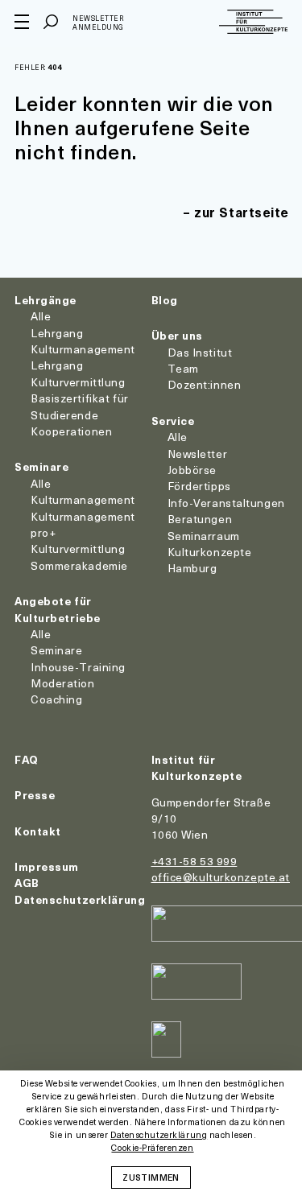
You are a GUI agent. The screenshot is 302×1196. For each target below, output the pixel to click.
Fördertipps (199, 485)
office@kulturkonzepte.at (220, 876)
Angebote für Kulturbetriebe (57, 608)
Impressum (46, 866)
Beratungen (200, 518)
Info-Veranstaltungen (226, 502)
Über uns (177, 335)
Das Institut (200, 352)
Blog (164, 299)
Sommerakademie (79, 565)
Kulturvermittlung (78, 548)
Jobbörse (192, 469)
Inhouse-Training (78, 666)
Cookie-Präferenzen (152, 1148)
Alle (41, 315)
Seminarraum (204, 535)
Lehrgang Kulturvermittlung (78, 373)
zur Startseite (241, 211)
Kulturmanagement (83, 499)
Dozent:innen (205, 384)
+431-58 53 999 (194, 860)
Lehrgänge (45, 299)
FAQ (26, 759)
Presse (34, 794)
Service (173, 420)
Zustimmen (150, 1176)
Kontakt (37, 831)
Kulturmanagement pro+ (83, 524)
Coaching (56, 699)
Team (183, 368)
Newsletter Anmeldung (98, 23)
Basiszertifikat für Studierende (80, 406)
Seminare (41, 466)
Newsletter (198, 453)
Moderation (63, 682)
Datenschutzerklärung (79, 899)
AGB (26, 882)
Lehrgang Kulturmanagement (83, 340)
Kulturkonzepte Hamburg (210, 559)
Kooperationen (71, 431)
